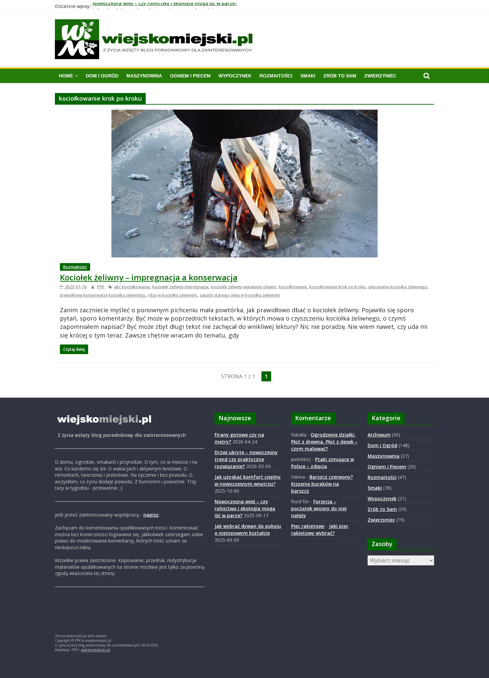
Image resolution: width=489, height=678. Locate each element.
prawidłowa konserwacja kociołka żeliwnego (102, 295)
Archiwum (379, 435)
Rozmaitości (275, 75)
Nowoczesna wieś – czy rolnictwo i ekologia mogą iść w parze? (164, 6)
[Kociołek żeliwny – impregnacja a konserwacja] (244, 113)
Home (66, 75)
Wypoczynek (235, 75)
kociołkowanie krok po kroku (337, 287)
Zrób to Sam (339, 75)
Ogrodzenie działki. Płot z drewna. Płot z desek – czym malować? (324, 442)
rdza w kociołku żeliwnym (172, 295)
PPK (101, 287)
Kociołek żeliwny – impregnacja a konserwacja (149, 277)
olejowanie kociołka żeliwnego (397, 287)
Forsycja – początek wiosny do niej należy (319, 508)
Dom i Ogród (102, 75)
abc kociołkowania (132, 287)
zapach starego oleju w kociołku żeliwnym (240, 295)
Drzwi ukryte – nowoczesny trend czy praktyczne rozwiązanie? (246, 459)
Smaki (307, 75)
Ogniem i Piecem (190, 75)
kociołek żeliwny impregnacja (180, 287)
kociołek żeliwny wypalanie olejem (243, 287)
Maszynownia (144, 75)
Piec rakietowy (308, 526)
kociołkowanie (293, 287)
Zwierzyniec (380, 75)
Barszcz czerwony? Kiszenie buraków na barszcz (322, 484)
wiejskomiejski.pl (95, 649)
